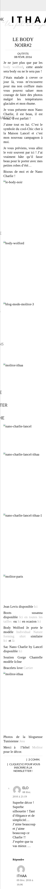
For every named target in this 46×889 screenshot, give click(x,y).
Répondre (18, 862)
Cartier (28, 668)
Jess (22, 741)
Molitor (37, 747)
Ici (36, 606)
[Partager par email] (31, 761)
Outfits (23, 53)
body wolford (13, 67)
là (13, 640)
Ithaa (22, 879)
